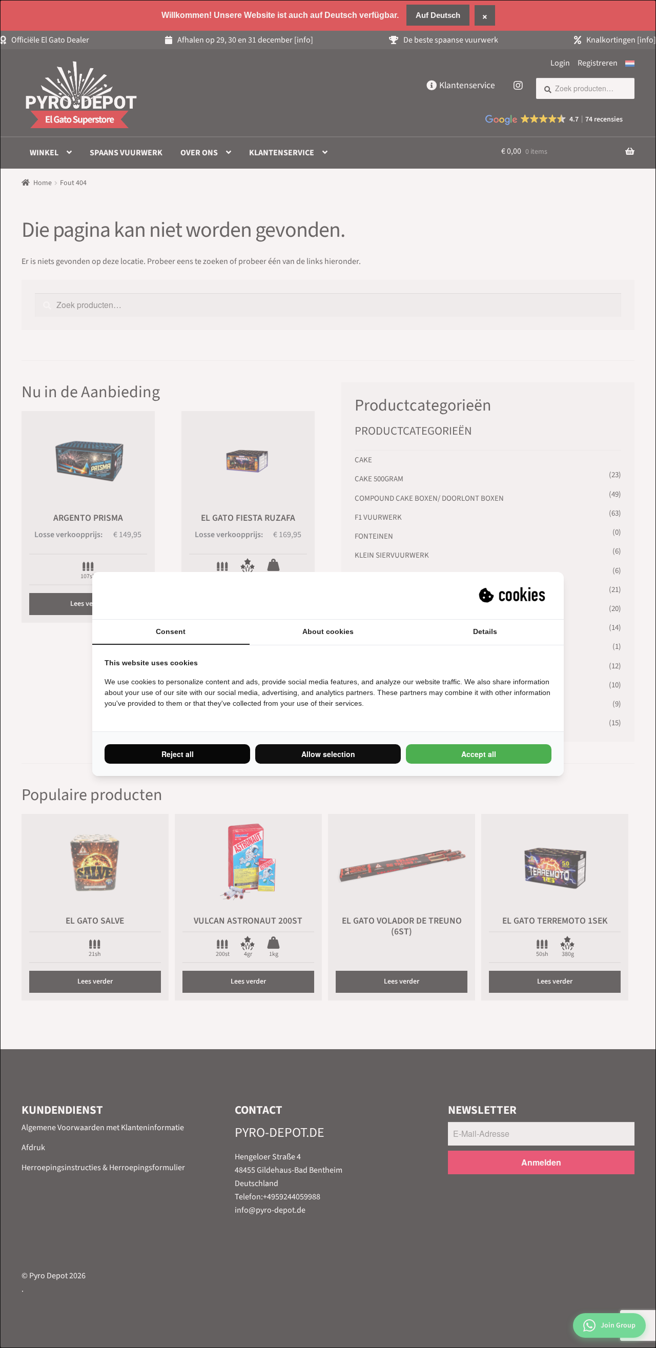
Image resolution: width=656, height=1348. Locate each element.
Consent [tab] (171, 631)
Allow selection (328, 754)
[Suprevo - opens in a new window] (513, 595)
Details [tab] (485, 631)
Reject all (177, 754)
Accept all (478, 754)
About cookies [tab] (328, 631)
